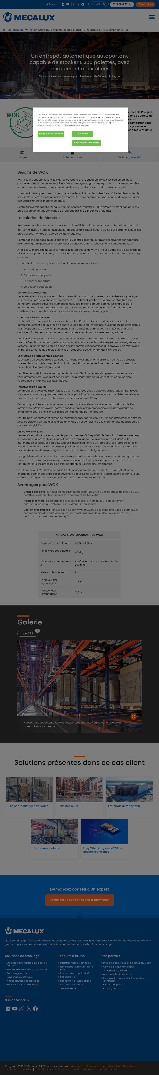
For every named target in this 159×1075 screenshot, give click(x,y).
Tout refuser (82, 134)
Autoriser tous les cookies (86, 143)
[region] (80, 130)
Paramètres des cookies (51, 134)
